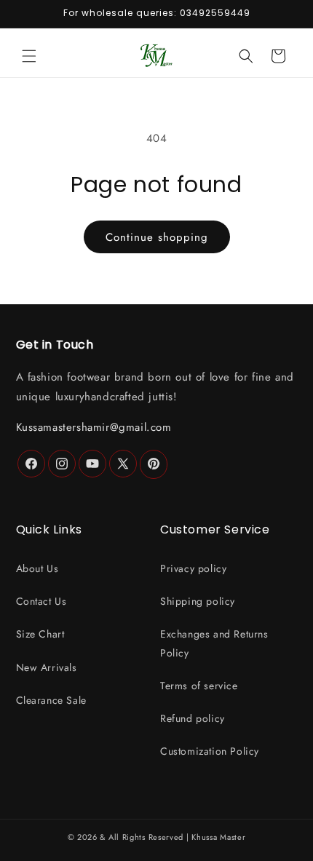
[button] (29, 56)
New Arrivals (46, 667)
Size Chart (40, 634)
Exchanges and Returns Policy (214, 643)
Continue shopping (157, 237)
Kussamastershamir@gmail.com (94, 427)
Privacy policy (193, 568)
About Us (37, 568)
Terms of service (199, 685)
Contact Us (41, 601)
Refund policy (192, 718)
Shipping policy (197, 601)
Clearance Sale (51, 700)
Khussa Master (218, 837)
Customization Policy (209, 751)
